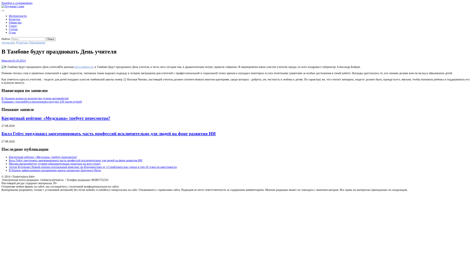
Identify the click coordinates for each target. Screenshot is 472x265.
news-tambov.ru (83, 66)
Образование (37, 42)
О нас (12, 32)
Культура (14, 19)
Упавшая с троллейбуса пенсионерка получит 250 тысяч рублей (41, 101)
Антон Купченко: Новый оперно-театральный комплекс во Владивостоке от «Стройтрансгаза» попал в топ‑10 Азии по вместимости (93, 167)
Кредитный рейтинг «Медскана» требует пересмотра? (55, 118)
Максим (6, 60)
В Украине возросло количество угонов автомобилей (35, 98)
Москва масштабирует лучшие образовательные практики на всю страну (55, 163)
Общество (15, 22)
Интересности (18, 15)
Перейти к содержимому (17, 3)
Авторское (8, 42)
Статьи (13, 29)
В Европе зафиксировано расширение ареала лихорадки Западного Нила (55, 170)
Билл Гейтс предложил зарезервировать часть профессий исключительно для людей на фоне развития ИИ (108, 133)
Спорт (13, 25)
